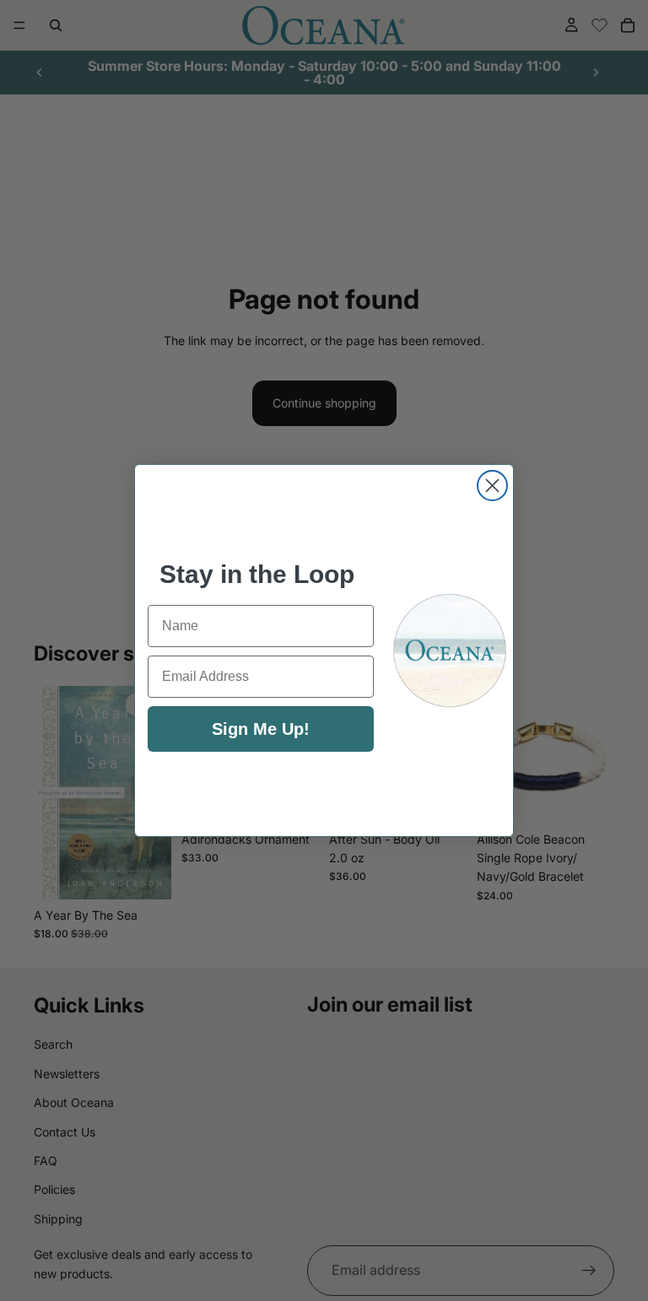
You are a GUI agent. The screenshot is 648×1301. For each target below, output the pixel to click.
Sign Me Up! (261, 729)
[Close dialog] (492, 485)
